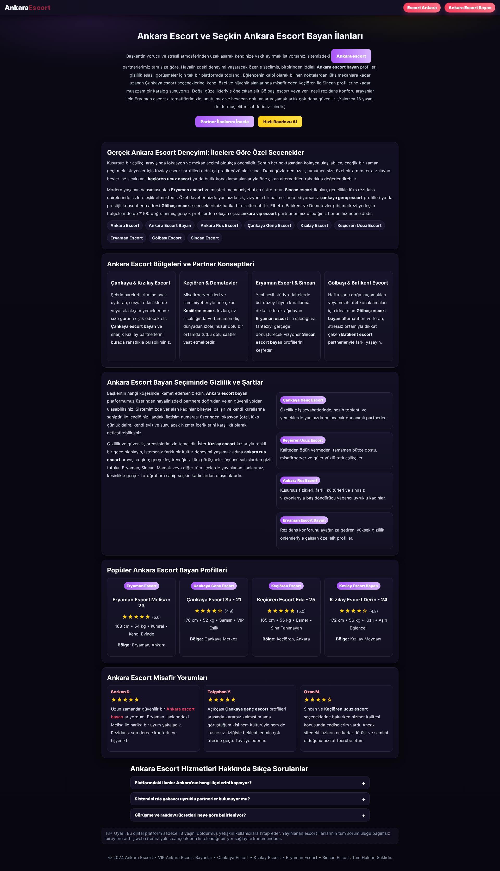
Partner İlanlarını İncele (225, 121)
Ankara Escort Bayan (469, 7)
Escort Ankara (422, 7)
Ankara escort (351, 56)
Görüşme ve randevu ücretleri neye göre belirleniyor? (190, 815)
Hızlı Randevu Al (280, 121)
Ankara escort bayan (226, 393)
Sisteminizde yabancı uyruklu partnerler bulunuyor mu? (192, 798)
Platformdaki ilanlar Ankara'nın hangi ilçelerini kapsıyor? (193, 782)
